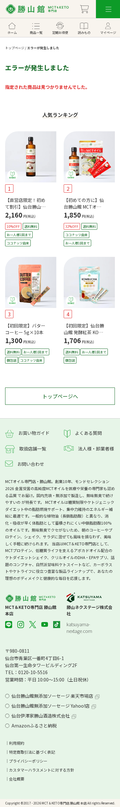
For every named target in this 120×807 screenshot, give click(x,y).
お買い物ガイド (34, 433)
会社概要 (16, 778)
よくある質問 (88, 433)
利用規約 (16, 743)
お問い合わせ (30, 464)
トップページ (14, 47)
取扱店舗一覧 (32, 448)
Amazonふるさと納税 (34, 725)
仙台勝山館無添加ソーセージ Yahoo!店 (51, 706)
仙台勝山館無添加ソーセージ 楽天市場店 (52, 696)
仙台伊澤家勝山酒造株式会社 (41, 715)
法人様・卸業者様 (96, 448)
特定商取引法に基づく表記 (32, 752)
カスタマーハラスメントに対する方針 (41, 769)
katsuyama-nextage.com (79, 627)
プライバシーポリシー (28, 761)
